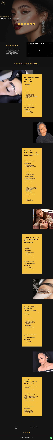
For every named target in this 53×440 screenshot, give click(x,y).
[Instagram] (27, 432)
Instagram (16, 424)
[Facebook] (23, 432)
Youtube (16, 428)
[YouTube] (29, 432)
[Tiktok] (25, 432)
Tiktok (16, 427)
